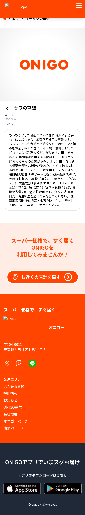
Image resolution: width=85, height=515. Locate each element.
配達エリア (12, 379)
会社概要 (10, 414)
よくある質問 (13, 386)
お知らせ (10, 400)
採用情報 (10, 393)
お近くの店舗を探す (40, 277)
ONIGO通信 (12, 407)
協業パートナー (15, 428)
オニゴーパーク (15, 421)
